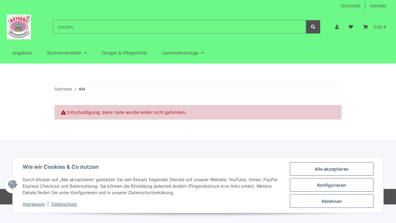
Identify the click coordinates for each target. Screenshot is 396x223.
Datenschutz (64, 204)
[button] (337, 26)
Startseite (350, 6)
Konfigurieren (331, 185)
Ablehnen (331, 201)
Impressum (34, 204)
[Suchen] (313, 26)
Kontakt (378, 6)
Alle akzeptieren (332, 169)
